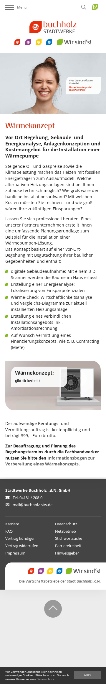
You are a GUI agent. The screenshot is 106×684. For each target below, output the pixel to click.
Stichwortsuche (68, 538)
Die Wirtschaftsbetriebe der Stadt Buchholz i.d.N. (60, 581)
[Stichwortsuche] (84, 7)
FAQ (9, 531)
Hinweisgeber (67, 553)
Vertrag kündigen (20, 538)
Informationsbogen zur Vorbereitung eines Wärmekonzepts (50, 461)
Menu (21, 7)
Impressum (15, 553)
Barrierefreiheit (68, 545)
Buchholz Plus (97, 18)
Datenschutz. (46, 679)
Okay (87, 675)
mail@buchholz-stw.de (32, 504)
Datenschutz (66, 523)
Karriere (12, 523)
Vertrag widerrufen (21, 545)
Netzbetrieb (65, 531)
